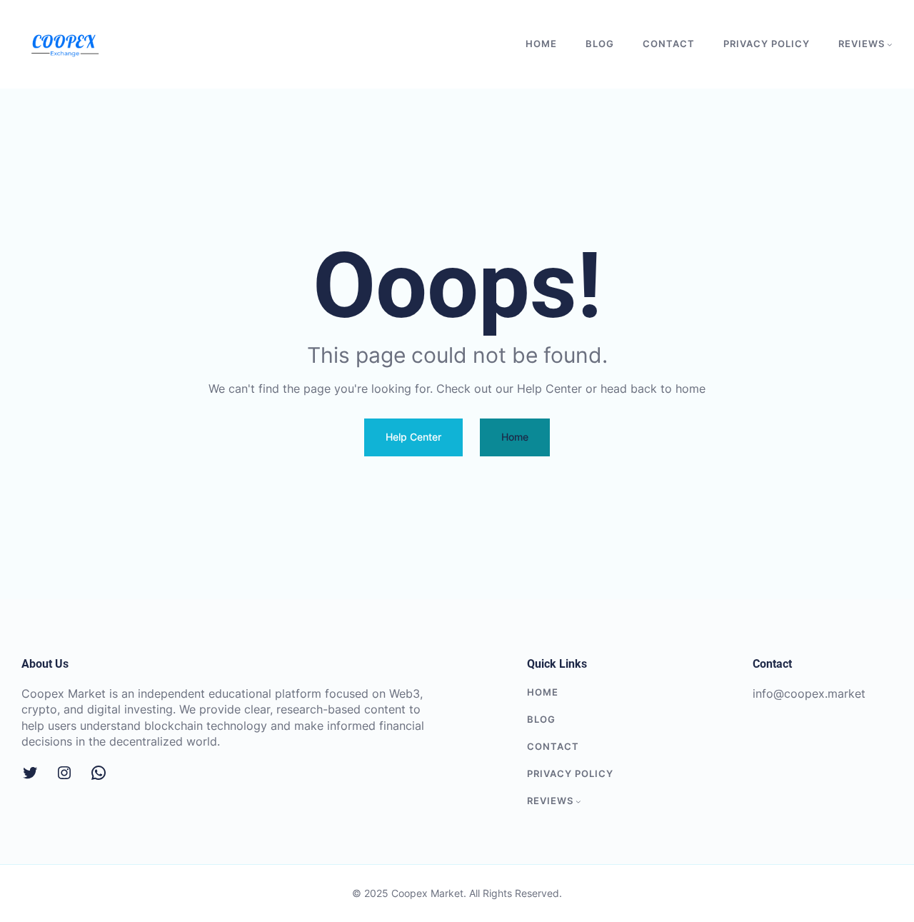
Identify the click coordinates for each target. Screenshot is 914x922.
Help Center (413, 437)
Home (514, 437)
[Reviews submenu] (890, 44)
